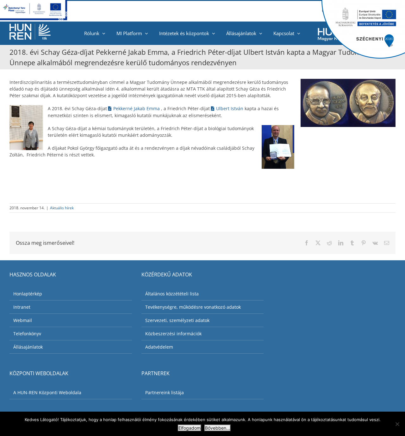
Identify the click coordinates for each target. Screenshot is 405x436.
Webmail (22, 320)
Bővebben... (217, 428)
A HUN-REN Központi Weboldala (47, 392)
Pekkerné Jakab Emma (137, 108)
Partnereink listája (164, 392)
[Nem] (397, 424)
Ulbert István (230, 108)
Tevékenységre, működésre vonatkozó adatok (193, 307)
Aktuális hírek (62, 208)
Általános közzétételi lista (172, 294)
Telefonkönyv (27, 334)
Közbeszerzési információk (173, 334)
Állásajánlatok (28, 347)
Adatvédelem (159, 347)
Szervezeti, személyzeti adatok (177, 320)
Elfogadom (189, 428)
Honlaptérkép (27, 294)
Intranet (21, 307)
